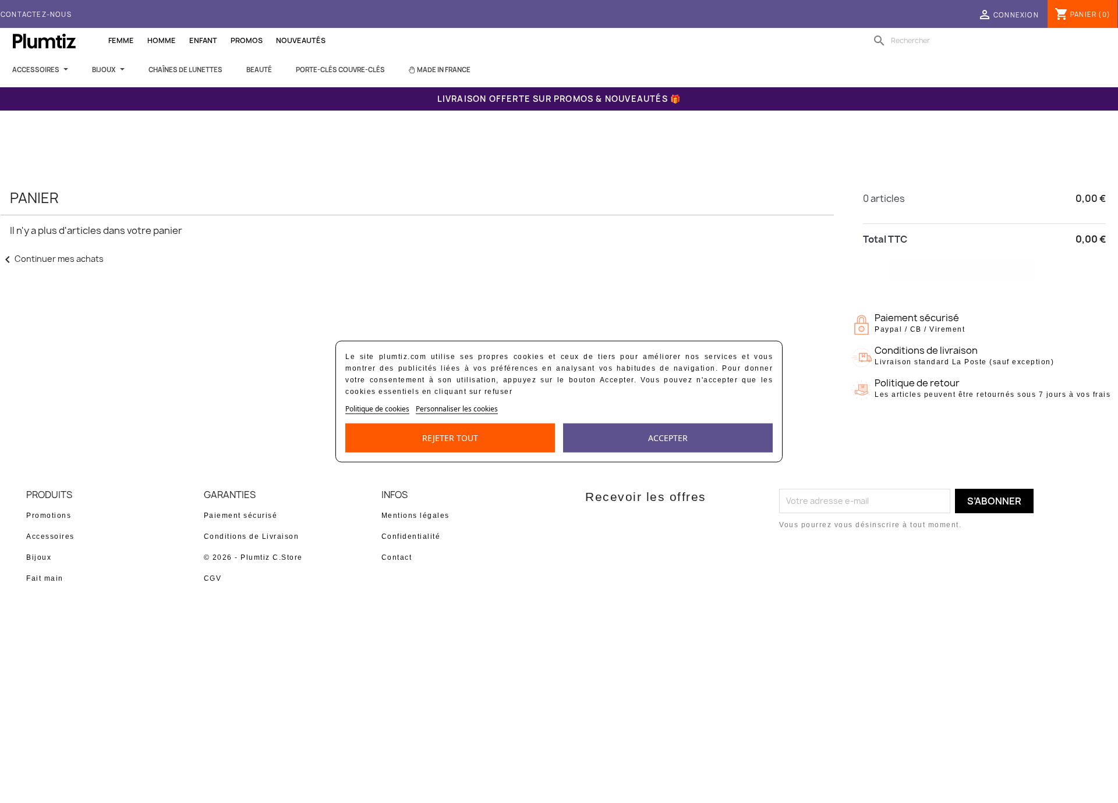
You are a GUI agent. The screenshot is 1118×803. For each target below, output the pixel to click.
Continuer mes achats (52, 258)
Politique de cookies (377, 409)
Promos (247, 40)
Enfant (203, 40)
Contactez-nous (36, 14)
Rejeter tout (450, 437)
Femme (121, 40)
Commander (984, 270)
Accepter (668, 437)
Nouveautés (301, 40)
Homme (161, 40)
